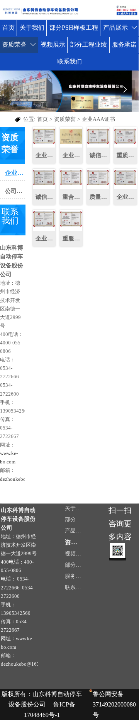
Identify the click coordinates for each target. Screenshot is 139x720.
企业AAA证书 (98, 119)
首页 (42, 119)
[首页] (69, 10)
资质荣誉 (65, 119)
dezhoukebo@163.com (24, 479)
